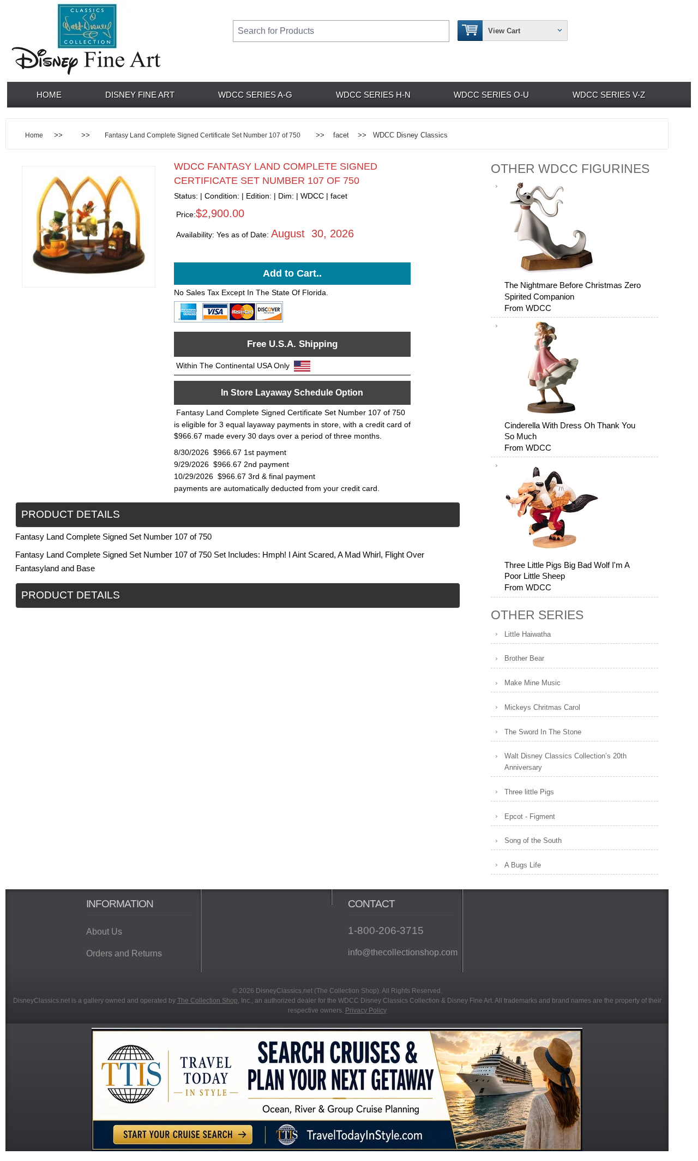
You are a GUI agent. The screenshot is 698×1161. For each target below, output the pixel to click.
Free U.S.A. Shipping (292, 344)
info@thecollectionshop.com (401, 952)
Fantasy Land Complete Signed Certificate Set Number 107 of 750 (202, 135)
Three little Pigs (529, 792)
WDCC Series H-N (373, 94)
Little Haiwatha (527, 634)
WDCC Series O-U (491, 94)
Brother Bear (524, 658)
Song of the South (533, 840)
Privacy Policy (366, 1010)
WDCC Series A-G (255, 94)
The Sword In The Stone (542, 732)
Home (49, 94)
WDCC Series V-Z (609, 94)
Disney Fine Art (139, 94)
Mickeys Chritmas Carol (542, 707)
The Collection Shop (207, 1000)
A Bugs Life (522, 865)
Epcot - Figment (529, 816)
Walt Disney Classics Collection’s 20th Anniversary (565, 761)
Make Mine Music (532, 683)
